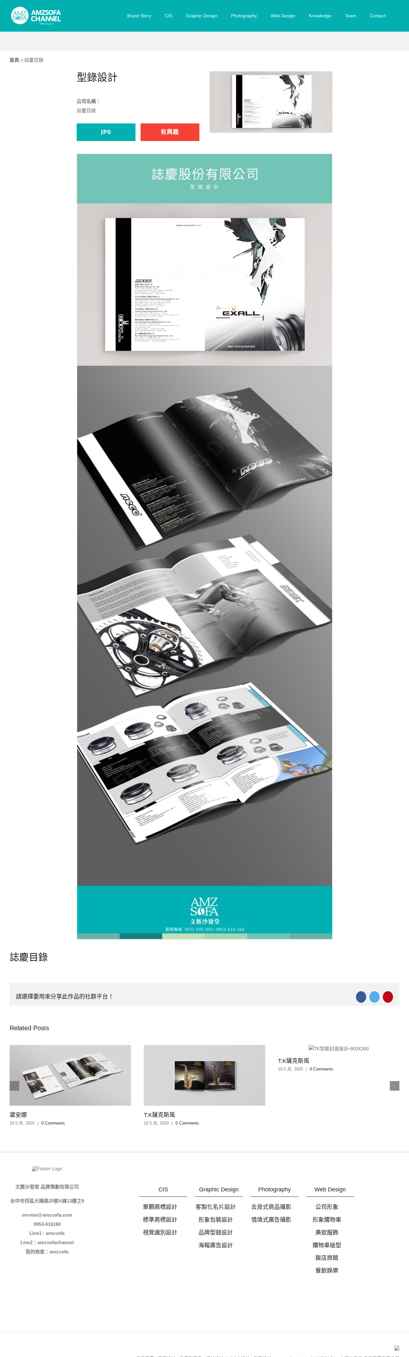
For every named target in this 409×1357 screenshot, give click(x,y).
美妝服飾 (326, 1232)
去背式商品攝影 (271, 1207)
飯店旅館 (326, 1258)
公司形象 (326, 1207)
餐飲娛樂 (326, 1270)
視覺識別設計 (160, 1232)
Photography (274, 1189)
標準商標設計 (160, 1220)
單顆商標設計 (160, 1207)
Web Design (330, 1189)
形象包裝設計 (215, 1220)
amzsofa (59, 1251)
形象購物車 (327, 1220)
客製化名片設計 (216, 1207)
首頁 (14, 60)
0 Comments (53, 1123)
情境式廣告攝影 (271, 1220)
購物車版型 (327, 1245)
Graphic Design (219, 1189)
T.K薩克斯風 (159, 1115)
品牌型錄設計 (215, 1232)
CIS (163, 1189)
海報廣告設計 (215, 1245)
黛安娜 (18, 1115)
